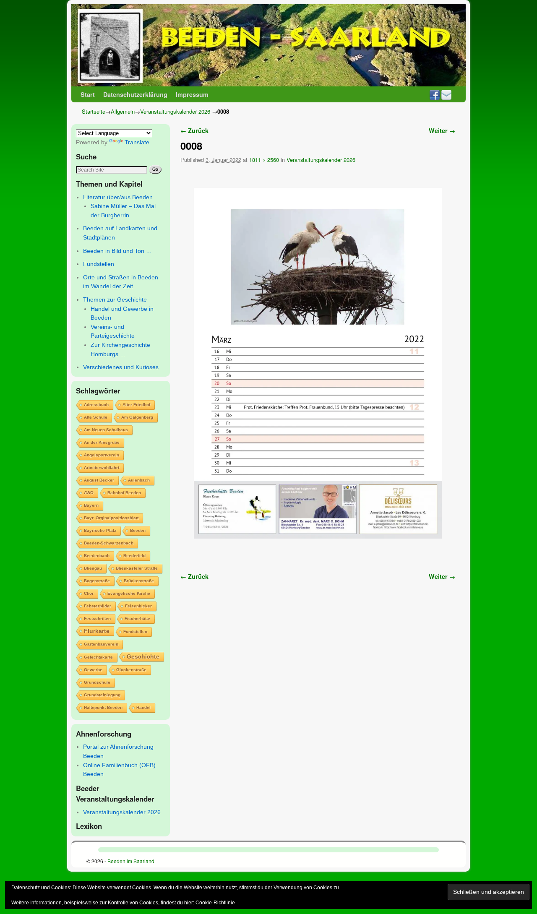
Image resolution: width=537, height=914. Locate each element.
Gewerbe (93, 669)
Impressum (192, 94)
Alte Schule (95, 417)
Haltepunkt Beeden (103, 707)
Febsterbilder (97, 606)
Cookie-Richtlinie (215, 903)
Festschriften (97, 618)
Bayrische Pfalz (100, 530)
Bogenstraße (97, 580)
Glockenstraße (131, 669)
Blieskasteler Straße (137, 568)
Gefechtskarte (98, 657)
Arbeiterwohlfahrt (101, 467)
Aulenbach (139, 480)
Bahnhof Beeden (124, 492)
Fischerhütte (137, 618)
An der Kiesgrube (102, 442)
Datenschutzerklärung (135, 94)
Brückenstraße (139, 580)
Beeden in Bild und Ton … (117, 250)
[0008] (317, 363)
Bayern (91, 505)
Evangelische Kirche (128, 593)
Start (88, 94)
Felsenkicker (138, 606)
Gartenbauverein (101, 644)
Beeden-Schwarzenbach (108, 543)
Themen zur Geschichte (115, 299)
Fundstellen (98, 263)
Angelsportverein (101, 455)
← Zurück (194, 130)
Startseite (93, 111)
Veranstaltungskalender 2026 (175, 111)
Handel (143, 707)
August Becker (99, 480)
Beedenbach (96, 555)
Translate (137, 142)
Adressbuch (96, 404)
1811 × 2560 (264, 160)
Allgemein (123, 111)
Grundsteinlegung (102, 695)
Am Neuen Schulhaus (106, 429)
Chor (89, 593)
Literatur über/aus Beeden (118, 197)
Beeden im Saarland (130, 861)
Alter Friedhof (136, 404)
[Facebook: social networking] (435, 94)
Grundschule (97, 682)
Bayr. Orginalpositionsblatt (111, 518)
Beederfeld (134, 555)
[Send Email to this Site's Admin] (446, 94)
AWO (89, 492)
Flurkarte (96, 631)
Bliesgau (93, 568)
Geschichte (143, 656)
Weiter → (442, 130)
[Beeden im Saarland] (268, 45)
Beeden (138, 530)
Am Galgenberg (137, 417)
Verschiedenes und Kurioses (121, 367)
